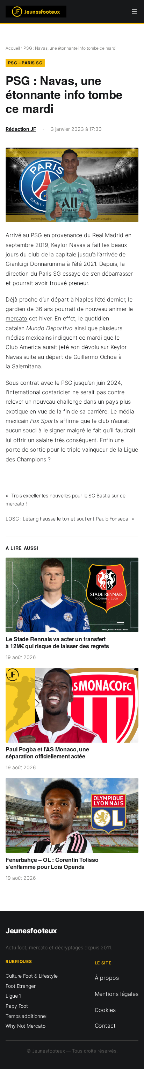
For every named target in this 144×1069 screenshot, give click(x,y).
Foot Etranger (21, 986)
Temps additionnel (26, 1016)
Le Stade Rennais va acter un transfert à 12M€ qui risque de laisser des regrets (57, 643)
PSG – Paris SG (25, 62)
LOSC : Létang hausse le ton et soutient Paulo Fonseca (67, 519)
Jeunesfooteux (31, 930)
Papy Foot (17, 1006)
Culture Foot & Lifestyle (32, 976)
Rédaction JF (21, 129)
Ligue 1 (13, 996)
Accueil (13, 48)
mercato (16, 318)
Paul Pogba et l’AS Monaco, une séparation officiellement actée (47, 753)
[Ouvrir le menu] (134, 11)
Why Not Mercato (25, 1026)
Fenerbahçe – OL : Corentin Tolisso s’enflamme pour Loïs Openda (52, 863)
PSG (36, 235)
